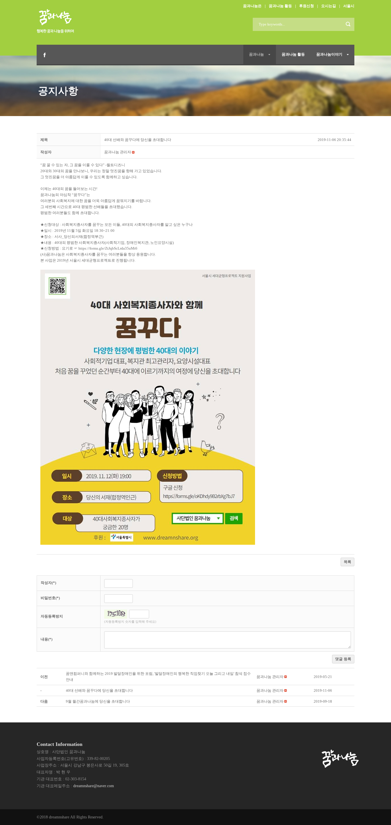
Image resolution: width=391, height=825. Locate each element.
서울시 (348, 6)
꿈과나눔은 (252, 6)
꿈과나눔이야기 (329, 54)
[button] (117, 152)
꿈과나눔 (256, 54)
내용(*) (46, 639)
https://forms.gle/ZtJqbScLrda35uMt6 (107, 248)
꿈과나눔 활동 (280, 6)
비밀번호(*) (50, 598)
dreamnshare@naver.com (93, 786)
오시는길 (328, 6)
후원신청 (306, 6)
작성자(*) (48, 583)
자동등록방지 (52, 616)
